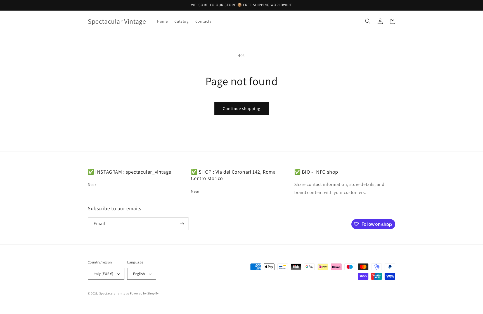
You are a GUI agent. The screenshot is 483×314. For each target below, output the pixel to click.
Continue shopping (242, 108)
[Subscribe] (182, 223)
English (139, 273)
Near (92, 184)
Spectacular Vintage (114, 293)
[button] (368, 21)
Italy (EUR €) (103, 273)
